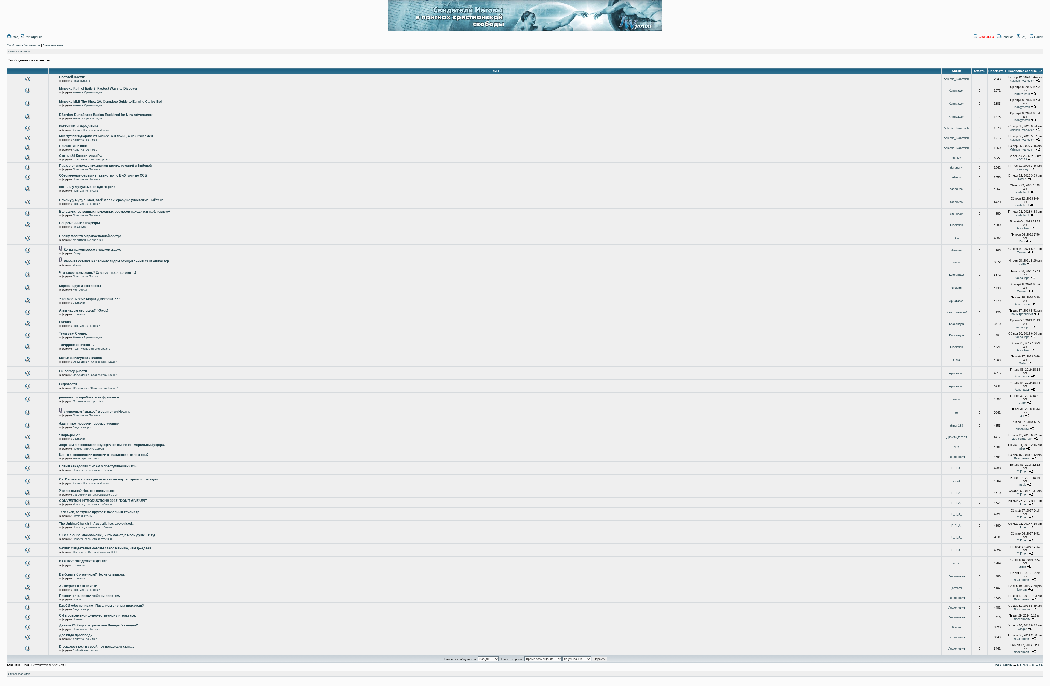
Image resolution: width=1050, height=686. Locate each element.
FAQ (1023, 37)
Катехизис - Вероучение (78, 126)
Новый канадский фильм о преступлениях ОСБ (98, 466)
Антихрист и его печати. (78, 586)
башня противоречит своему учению (89, 424)
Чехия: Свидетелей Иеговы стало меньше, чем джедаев (105, 548)
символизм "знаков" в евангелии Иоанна (97, 412)
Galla (956, 360)
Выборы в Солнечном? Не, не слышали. (92, 574)
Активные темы (53, 45)
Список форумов (19, 51)
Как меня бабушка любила (80, 358)
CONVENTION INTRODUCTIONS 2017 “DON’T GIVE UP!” (103, 501)
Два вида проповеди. (76, 635)
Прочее (78, 599)
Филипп (956, 250)
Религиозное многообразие (91, 159)
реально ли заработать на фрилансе (89, 397)
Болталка (79, 302)
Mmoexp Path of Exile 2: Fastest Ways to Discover (98, 88)
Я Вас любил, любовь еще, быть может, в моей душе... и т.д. (107, 535)
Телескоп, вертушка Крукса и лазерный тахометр (99, 512)
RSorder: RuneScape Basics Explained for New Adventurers (106, 115)
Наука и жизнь (82, 515)
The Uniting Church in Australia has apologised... (96, 524)
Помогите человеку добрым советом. (89, 596)
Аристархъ (956, 301)
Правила (1007, 37)
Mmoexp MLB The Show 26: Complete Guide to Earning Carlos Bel (110, 102)
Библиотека (985, 37)
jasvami (957, 588)
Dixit (956, 238)
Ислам (77, 264)
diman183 (956, 425)
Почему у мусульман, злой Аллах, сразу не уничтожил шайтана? (112, 200)
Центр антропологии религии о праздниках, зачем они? (103, 455)
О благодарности (73, 371)
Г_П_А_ (956, 468)
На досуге (79, 226)
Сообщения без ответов (23, 45)
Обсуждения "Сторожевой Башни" (95, 361)
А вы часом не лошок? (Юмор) (83, 310)
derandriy (956, 167)
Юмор (77, 253)
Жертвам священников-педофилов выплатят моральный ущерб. (112, 445)
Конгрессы (80, 289)
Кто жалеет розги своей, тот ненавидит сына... (96, 647)
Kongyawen (956, 90)
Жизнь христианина (86, 458)
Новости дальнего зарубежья (92, 469)
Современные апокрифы (79, 223)
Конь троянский (956, 312)
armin (956, 563)
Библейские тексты (85, 650)
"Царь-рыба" (69, 435)
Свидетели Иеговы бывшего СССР (95, 494)
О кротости (68, 384)
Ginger (956, 627)
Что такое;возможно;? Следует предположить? (97, 273)
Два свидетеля (956, 437)
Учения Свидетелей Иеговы (91, 129)
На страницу (1004, 664)
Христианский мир (85, 139)
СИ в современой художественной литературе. (97, 615)
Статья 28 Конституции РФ (80, 156)
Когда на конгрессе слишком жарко (92, 249)
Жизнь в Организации (87, 92)
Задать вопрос (82, 427)
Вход (14, 37)
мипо (956, 262)
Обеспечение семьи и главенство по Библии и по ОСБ (103, 175)
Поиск (1038, 37)
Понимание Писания (86, 169)
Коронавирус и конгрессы (80, 286)
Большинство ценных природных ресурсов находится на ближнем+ (114, 211)
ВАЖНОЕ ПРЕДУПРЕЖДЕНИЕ (83, 561)
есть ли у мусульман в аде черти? (87, 187)
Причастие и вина (73, 146)
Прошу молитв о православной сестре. (90, 236)
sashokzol (956, 188)
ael (956, 412)
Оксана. (65, 322)
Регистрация (33, 37)
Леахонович (956, 456)
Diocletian (956, 225)
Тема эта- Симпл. (73, 333)
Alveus (956, 177)
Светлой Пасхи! (72, 77)
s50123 (956, 157)
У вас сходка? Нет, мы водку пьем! (87, 491)
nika (956, 446)
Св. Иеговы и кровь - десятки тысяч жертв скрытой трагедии (108, 479)
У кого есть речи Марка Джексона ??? (89, 299)
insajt (956, 481)
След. (1039, 664)
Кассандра (956, 274)
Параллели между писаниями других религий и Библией (105, 166)
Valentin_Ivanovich (956, 79)
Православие (81, 80)
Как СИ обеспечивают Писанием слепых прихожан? (101, 606)
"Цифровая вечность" (77, 345)
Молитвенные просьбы (88, 239)
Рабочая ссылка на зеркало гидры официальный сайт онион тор (116, 261)
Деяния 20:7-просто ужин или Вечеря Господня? (98, 625)
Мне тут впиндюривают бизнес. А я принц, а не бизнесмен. (106, 136)
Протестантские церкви (88, 448)
